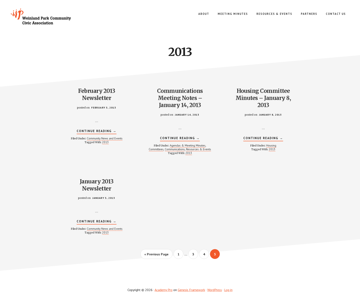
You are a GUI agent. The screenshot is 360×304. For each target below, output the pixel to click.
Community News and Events (104, 138)
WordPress (214, 290)
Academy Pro (163, 290)
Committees (156, 149)
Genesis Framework (191, 290)
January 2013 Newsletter (97, 185)
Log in (228, 290)
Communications (175, 149)
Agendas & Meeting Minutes (187, 145)
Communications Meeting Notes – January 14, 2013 (180, 97)
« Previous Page (156, 255)
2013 (105, 142)
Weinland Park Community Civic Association (41, 16)
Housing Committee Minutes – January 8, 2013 (263, 97)
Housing (271, 145)
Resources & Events (198, 149)
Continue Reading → (96, 131)
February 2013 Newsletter (96, 94)
